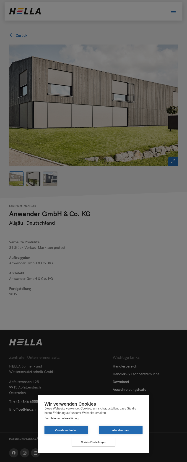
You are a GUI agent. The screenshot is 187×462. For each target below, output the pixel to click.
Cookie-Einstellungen (93, 442)
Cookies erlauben (66, 430)
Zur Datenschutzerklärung (61, 418)
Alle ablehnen (120, 430)
